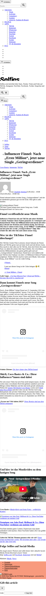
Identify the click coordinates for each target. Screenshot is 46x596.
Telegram (12, 42)
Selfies (6, 144)
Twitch (11, 36)
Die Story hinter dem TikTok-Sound (25, 369)
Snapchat (12, 32)
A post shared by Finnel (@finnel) (23, 363)
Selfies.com (8, 555)
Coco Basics (4, 167)
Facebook (12, 38)
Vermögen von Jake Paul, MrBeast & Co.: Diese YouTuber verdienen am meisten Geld (22, 523)
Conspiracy (13, 16)
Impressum (8, 564)
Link (1, 593)
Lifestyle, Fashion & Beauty (19, 20)
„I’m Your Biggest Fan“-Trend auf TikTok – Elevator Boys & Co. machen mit (20, 277)
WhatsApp (13, 30)
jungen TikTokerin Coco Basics (19, 388)
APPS (6, 24)
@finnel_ (7, 263)
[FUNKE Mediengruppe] (6, 574)
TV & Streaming (15, 44)
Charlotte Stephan (20, 192)
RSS (6, 570)
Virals (11, 12)
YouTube (12, 34)
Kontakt (7, 562)
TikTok (11, 26)
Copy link (29, 593)
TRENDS (8, 10)
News (14, 559)
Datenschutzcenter (10, 568)
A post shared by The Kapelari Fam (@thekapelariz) (23, 462)
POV (6, 46)
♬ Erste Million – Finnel (13, 272)
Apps (6, 146)
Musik (9, 559)
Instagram (12, 28)
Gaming (12, 18)
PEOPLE (7, 22)
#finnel (6, 268)
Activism (12, 14)
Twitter (11, 40)
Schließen (6, 2)
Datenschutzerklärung (12, 566)
